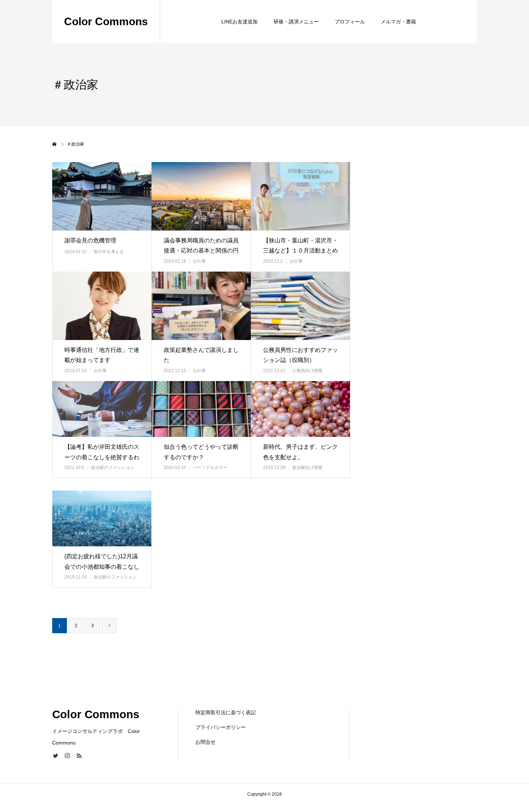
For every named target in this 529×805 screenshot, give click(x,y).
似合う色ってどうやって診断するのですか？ (201, 452)
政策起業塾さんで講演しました (201, 355)
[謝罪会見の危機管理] (102, 196)
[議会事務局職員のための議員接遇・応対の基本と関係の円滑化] (201, 196)
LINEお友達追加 (239, 21)
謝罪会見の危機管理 (90, 240)
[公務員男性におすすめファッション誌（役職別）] (300, 306)
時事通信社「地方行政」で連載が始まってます (101, 355)
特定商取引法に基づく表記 (225, 712)
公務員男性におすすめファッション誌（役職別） (300, 355)
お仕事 (199, 261)
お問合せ (205, 742)
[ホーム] (54, 144)
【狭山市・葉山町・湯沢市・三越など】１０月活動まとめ (300, 245)
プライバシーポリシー (220, 727)
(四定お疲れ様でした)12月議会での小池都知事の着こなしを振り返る (101, 566)
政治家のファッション (112, 467)
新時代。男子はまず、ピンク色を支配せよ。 (300, 452)
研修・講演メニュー (296, 21)
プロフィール (350, 21)
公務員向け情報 (307, 370)
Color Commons (106, 21)
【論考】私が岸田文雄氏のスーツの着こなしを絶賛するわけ (101, 457)
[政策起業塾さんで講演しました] (201, 306)
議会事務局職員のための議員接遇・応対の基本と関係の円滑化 (201, 250)
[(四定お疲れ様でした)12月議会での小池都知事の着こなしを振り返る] (102, 518)
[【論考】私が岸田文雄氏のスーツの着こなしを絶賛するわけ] (102, 409)
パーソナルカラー (210, 467)
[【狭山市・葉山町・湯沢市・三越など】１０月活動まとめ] (300, 196)
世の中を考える (109, 251)
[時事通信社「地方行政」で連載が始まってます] (102, 306)
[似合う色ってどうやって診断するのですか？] (201, 409)
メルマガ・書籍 (398, 21)
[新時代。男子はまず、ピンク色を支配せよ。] (300, 409)
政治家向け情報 (307, 467)
